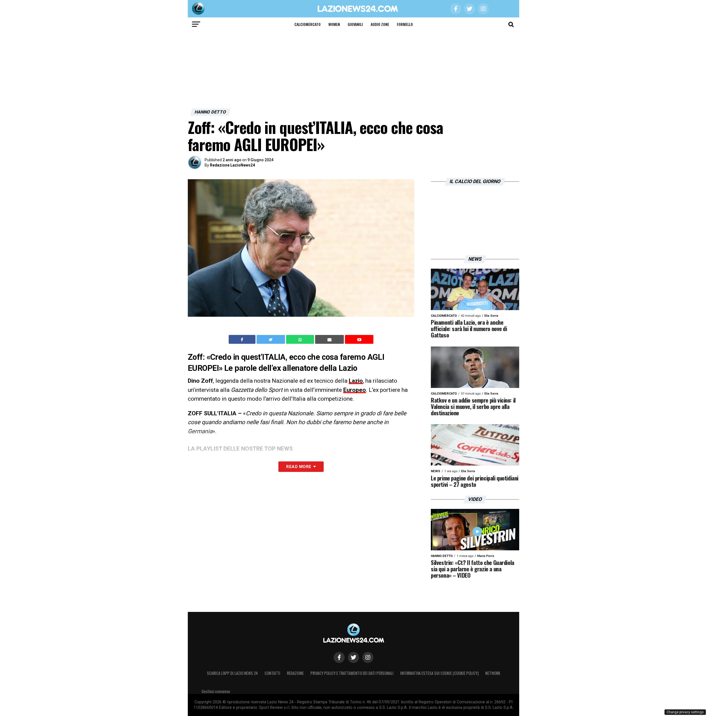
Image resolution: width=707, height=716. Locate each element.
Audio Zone (380, 24)
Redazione (295, 673)
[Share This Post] (300, 339)
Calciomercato (307, 24)
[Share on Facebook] (243, 339)
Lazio (356, 380)
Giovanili (355, 24)
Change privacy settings (685, 712)
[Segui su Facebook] (339, 657)
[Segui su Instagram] (367, 657)
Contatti (272, 673)
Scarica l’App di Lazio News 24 (232, 673)
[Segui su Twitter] (353, 657)
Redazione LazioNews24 (232, 165)
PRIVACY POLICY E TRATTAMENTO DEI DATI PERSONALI (352, 673)
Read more (298, 466)
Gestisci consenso (216, 691)
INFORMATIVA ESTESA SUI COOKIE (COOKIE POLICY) (439, 673)
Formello (405, 24)
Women (334, 24)
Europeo (354, 390)
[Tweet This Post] (271, 339)
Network (492, 673)
